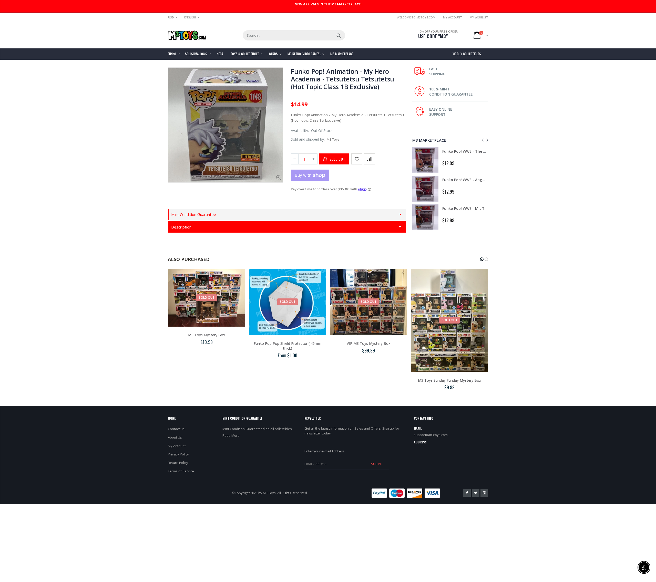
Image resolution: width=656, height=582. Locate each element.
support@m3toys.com (431, 434)
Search (338, 35)
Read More (231, 435)
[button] (481, 259)
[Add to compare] (369, 158)
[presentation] (482, 140)
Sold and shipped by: (308, 139)
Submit (377, 463)
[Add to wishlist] (356, 158)
